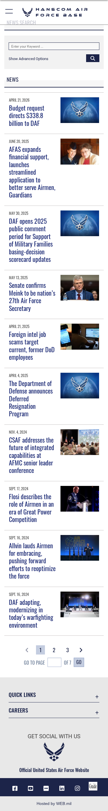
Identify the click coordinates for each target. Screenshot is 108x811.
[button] (9, 12)
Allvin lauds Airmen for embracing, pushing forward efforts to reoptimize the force (32, 561)
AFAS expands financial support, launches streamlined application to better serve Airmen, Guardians (32, 171)
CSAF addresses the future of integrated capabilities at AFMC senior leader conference (31, 455)
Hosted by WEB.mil (54, 803)
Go (79, 662)
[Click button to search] (92, 58)
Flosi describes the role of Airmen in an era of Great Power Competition (31, 508)
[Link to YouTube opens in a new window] (30, 788)
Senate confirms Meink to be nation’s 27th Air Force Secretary (32, 296)
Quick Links (22, 694)
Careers (18, 710)
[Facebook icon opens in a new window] (15, 788)
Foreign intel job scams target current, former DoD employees (32, 345)
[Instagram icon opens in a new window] (77, 788)
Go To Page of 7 (47, 662)
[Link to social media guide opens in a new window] (93, 786)
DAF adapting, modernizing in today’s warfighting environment (31, 613)
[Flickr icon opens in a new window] (46, 788)
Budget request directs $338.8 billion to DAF (26, 115)
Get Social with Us (54, 736)
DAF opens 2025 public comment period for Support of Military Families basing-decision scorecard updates (31, 240)
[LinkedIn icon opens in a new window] (62, 788)
